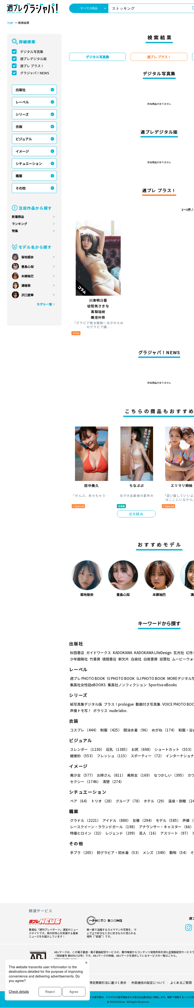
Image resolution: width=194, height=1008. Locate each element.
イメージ (22, 151)
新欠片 (123, 658)
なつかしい (170, 775)
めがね (164, 729)
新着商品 (18, 216)
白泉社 (136, 658)
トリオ (102, 800)
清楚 (113, 781)
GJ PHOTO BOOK (151, 678)
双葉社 (164, 658)
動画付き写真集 (148, 704)
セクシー (85, 781)
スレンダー (87, 749)
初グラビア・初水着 (119, 852)
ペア (79, 800)
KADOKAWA (122, 652)
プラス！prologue (119, 704)
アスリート (175, 833)
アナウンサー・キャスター (166, 826)
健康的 (82, 755)
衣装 (19, 126)
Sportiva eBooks (163, 684)
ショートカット (174, 749)
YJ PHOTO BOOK (121, 678)
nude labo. (118, 710)
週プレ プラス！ (32, 65)
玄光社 (178, 652)
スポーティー (147, 755)
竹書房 (95, 658)
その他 (21, 188)
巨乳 (117, 749)
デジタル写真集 (31, 51)
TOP (10, 23)
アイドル (116, 820)
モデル (168, 820)
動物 (179, 852)
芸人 (148, 833)
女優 (143, 820)
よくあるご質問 (181, 982)
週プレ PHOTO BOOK (87, 678)
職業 (19, 175)
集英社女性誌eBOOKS (88, 684)
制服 (111, 729)
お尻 (142, 749)
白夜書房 (150, 658)
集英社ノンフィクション (127, 684)
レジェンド (121, 833)
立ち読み (136, 513)
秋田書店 (77, 652)
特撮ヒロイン (86, 833)
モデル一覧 (44, 304)
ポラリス (100, 710)
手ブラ (82, 852)
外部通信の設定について (148, 982)
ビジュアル (24, 138)
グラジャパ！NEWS (34, 72)
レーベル (22, 102)
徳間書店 (109, 658)
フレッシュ (113, 755)
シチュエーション (29, 163)
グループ (129, 800)
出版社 (21, 89)
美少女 (82, 775)
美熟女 (139, 775)
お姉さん (111, 775)
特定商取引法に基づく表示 (107, 982)
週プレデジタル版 (33, 58)
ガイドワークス (98, 652)
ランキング (19, 223)
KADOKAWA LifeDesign (153, 652)
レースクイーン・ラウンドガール (103, 826)
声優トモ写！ (80, 710)
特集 (15, 231)
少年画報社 (79, 658)
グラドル (85, 820)
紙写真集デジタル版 (86, 704)
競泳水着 (136, 729)
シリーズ (22, 114)
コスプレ (84, 729)
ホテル (155, 800)
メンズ (155, 852)
